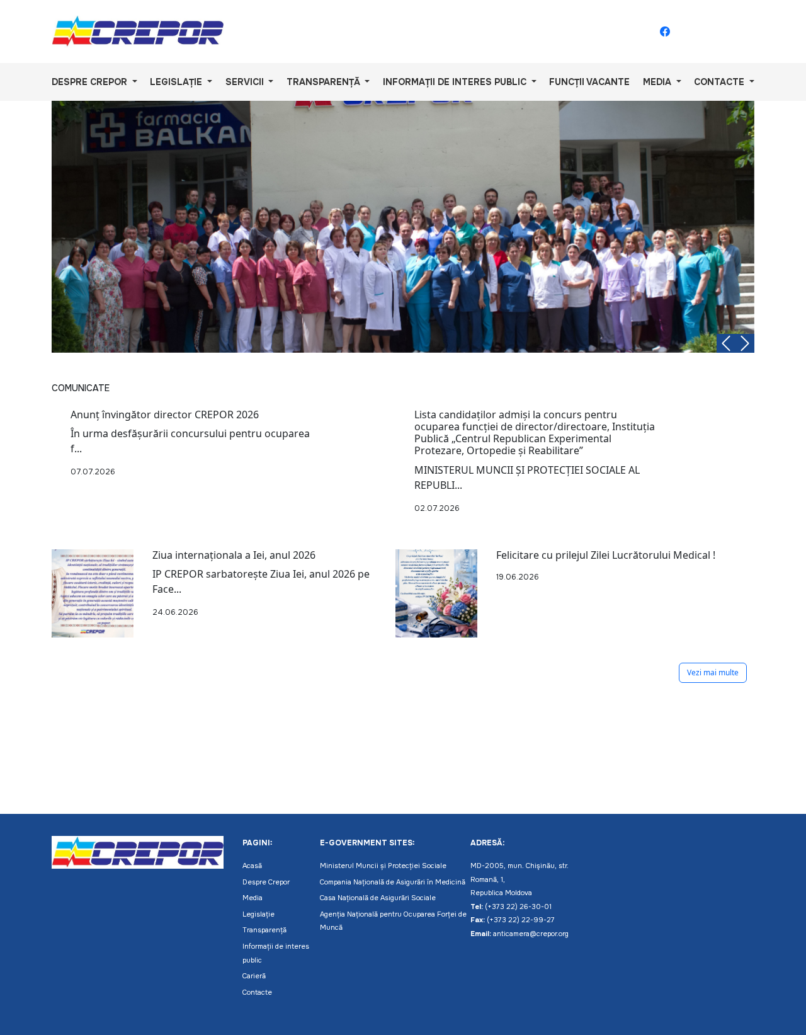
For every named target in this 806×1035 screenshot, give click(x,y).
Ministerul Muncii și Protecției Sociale (383, 865)
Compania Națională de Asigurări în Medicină (392, 882)
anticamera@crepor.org (531, 933)
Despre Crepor (266, 882)
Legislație (258, 914)
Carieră (254, 975)
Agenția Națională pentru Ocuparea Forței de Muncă (393, 921)
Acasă (252, 865)
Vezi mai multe (713, 672)
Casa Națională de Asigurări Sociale (378, 897)
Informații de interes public (275, 953)
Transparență (264, 929)
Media (252, 897)
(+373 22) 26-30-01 (518, 906)
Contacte (257, 992)
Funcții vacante (589, 82)
